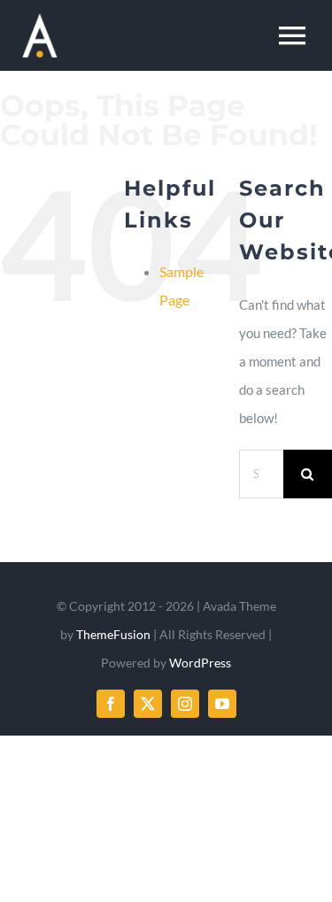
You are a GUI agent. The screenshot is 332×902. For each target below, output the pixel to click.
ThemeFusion (113, 634)
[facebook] (111, 704)
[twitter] (148, 704)
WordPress (200, 662)
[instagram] (185, 704)
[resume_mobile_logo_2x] (40, 19)
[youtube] (222, 704)
